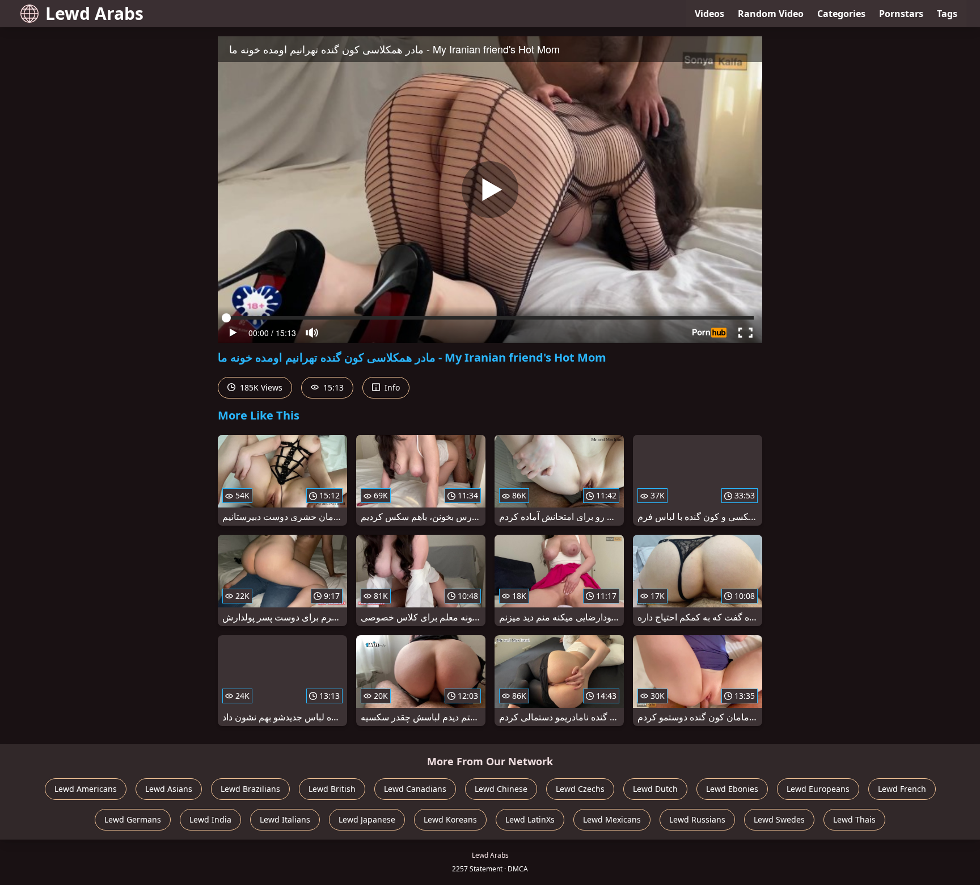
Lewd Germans (132, 819)
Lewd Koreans (450, 819)
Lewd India (210, 819)
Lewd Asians (168, 788)
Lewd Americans (85, 788)
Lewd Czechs (580, 788)
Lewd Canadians (415, 788)
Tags (947, 13)
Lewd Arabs (94, 13)
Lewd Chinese (501, 788)
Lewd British (332, 788)
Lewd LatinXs (530, 819)
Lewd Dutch (655, 788)
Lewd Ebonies (732, 788)
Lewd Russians (697, 819)
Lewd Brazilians (250, 788)
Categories (841, 13)
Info (391, 387)
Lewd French (902, 788)
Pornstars (901, 13)
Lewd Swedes (779, 819)
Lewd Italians (285, 819)
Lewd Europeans (818, 788)
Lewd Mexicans (612, 819)
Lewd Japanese (367, 819)
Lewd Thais (854, 819)
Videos (709, 13)
